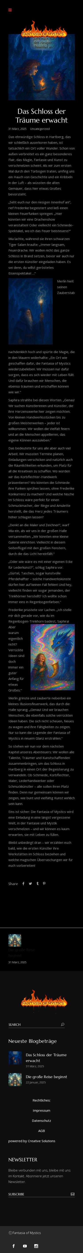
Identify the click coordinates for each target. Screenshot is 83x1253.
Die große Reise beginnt (47, 1076)
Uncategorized (40, 129)
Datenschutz (41, 1120)
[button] (11, 10)
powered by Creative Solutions (31, 1141)
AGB (41, 1130)
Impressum (41, 1110)
